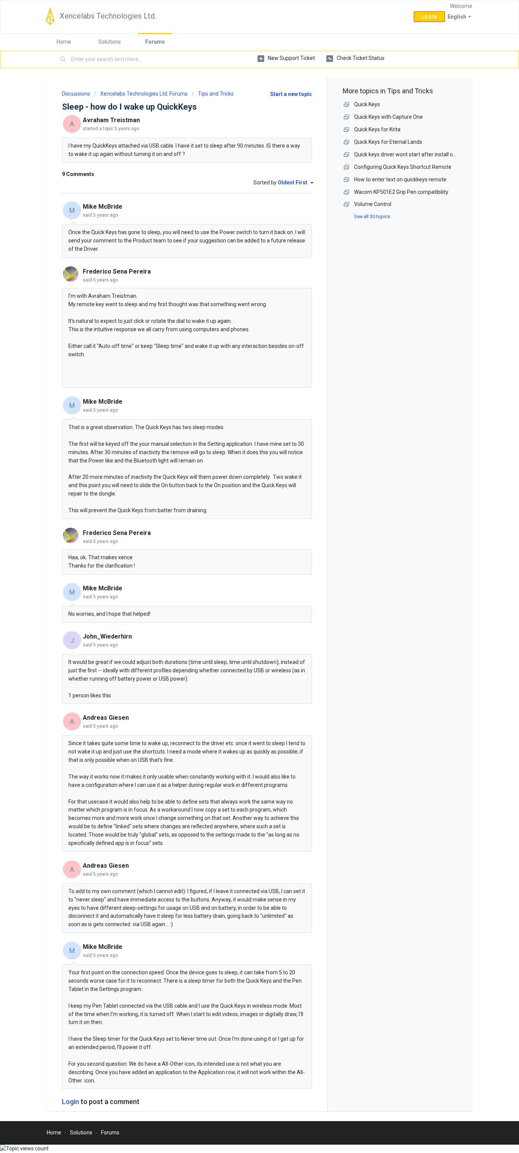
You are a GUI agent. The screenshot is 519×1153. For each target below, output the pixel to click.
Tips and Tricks (216, 94)
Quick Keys (367, 104)
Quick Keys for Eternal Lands (388, 142)
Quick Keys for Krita (377, 129)
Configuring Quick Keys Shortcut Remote (402, 167)
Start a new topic (291, 94)
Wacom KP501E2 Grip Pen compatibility (401, 192)
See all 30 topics (372, 216)
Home (64, 42)
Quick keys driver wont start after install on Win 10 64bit (420, 154)
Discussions (76, 94)
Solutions (109, 42)
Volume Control (372, 204)
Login (70, 1102)
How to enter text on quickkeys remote (400, 179)
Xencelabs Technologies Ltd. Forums (144, 94)
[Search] (63, 59)
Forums (155, 42)
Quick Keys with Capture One (388, 117)
